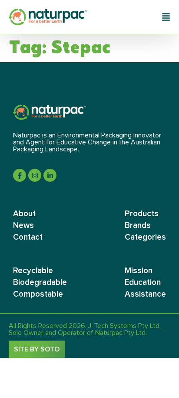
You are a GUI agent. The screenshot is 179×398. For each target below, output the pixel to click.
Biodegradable (40, 282)
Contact (28, 237)
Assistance (145, 294)
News (23, 225)
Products (142, 214)
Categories (145, 237)
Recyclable (33, 271)
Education (143, 282)
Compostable (38, 294)
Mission (138, 271)
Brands (138, 225)
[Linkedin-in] (49, 175)
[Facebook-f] (19, 175)
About (24, 214)
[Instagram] (34, 175)
